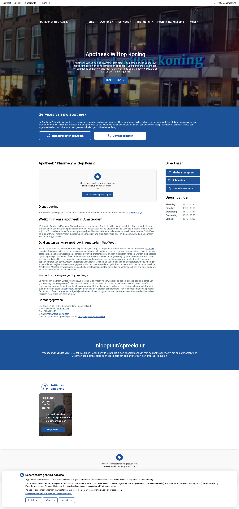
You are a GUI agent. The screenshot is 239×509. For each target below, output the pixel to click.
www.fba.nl (134, 212)
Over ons (105, 21)
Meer (193, 21)
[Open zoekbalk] (196, 9)
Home (90, 21)
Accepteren (67, 500)
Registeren (56, 430)
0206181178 (63, 308)
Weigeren (50, 500)
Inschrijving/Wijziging (170, 21)
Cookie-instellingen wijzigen (98, 195)
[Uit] (20, 3)
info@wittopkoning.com (57, 314)
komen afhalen (90, 291)
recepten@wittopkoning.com (91, 316)
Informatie (143, 21)
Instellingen (33, 500)
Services (123, 21)
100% (44, 3)
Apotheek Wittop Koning (53, 21)
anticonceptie (66, 288)
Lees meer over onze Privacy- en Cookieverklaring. (48, 494)
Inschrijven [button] (115, 80)
